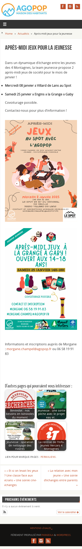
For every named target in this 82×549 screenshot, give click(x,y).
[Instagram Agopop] (70, 6)
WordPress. (64, 535)
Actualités (23, 33)
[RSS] (77, 6)
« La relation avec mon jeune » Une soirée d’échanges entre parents (61, 478)
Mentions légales (40, 528)
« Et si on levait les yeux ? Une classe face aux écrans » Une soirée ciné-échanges (21, 478)
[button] (4, 512)
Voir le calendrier (67, 512)
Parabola (47, 535)
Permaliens (48, 457)
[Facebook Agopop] (63, 6)
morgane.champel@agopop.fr (29, 349)
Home (9, 33)
